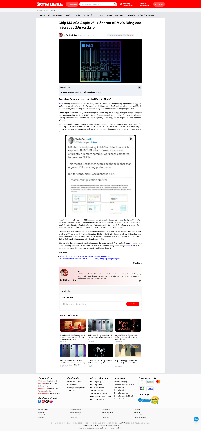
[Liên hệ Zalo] (196, 419)
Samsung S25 (138, 415)
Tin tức (46, 10)
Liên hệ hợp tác (72, 385)
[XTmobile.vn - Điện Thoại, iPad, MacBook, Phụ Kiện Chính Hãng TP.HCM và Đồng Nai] (49, 4)
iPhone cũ (41, 417)
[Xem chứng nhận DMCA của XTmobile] (155, 400)
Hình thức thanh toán (97, 387)
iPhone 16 (41, 412)
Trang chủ (39, 10)
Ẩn (139, 87)
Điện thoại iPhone (43, 410)
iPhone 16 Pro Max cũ (140, 417)
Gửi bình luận (132, 304)
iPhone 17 (137, 410)
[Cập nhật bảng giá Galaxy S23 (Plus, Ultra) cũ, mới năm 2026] (128, 350)
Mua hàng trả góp (96, 382)
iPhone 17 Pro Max (75, 410)
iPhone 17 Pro (106, 410)
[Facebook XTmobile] (40, 401)
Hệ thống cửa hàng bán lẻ (76, 387)
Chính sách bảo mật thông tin (124, 396)
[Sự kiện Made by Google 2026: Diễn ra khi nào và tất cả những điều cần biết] (128, 325)
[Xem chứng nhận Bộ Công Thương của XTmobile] (144, 400)
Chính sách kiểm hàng (121, 399)
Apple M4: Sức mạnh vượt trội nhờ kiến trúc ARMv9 (82, 92)
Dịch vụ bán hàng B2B (98, 399)
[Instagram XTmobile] (51, 401)
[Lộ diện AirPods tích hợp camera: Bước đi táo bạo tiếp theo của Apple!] (100, 350)
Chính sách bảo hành (121, 393)
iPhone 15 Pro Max (107, 412)
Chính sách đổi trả (120, 390)
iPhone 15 (137, 412)
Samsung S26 (106, 415)
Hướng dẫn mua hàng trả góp (100, 396)
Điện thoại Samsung (44, 415)
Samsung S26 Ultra (75, 415)
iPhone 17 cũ (73, 417)
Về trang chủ (71, 390)
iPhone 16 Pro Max (75, 412)
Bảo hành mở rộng (120, 382)
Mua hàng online (96, 385)
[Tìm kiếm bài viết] (115, 4)
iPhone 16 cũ (106, 417)
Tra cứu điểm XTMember (99, 393)
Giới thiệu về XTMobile (74, 382)
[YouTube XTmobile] (43, 401)
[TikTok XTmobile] (47, 401)
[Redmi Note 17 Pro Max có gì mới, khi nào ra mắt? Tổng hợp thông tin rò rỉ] (100, 325)
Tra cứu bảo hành (96, 390)
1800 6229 (126, 3)
